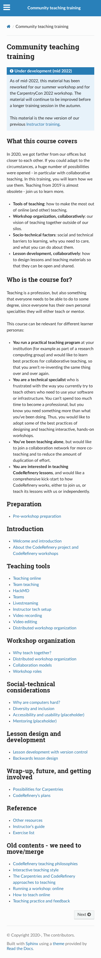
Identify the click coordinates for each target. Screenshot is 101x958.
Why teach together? (32, 653)
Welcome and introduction (37, 541)
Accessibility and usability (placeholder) (48, 715)
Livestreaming (25, 603)
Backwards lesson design (35, 758)
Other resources (27, 820)
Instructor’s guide (29, 827)
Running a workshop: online (38, 889)
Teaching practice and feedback (41, 901)
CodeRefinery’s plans (32, 796)
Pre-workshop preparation (37, 516)
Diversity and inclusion (33, 709)
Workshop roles (27, 671)
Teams (18, 597)
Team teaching (26, 585)
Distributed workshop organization (44, 628)
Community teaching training (54, 8)
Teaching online (27, 578)
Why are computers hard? (36, 702)
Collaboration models (32, 665)
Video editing (25, 622)
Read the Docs (20, 949)
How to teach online (31, 895)
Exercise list (23, 833)
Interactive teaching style (36, 870)
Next (82, 914)
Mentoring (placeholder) (34, 721)
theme (58, 944)
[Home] (9, 26)
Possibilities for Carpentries (38, 789)
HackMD (21, 591)
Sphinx (32, 944)
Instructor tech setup (32, 609)
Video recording (27, 616)
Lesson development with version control (50, 752)
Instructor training (43, 124)
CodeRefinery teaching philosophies (45, 864)
